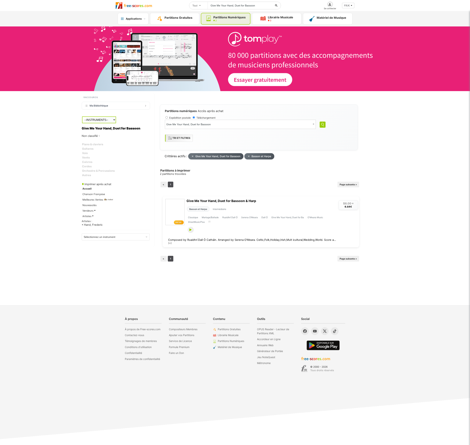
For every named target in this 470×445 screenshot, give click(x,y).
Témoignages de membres (141, 341)
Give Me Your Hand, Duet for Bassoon (217, 156)
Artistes (87, 216)
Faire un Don (176, 352)
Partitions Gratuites (229, 329)
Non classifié (91, 136)
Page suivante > (348, 184)
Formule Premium (179, 347)
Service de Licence (180, 341)
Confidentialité (133, 352)
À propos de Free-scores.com (142, 329)
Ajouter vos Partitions (181, 335)
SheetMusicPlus (196, 222)
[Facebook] (305, 331)
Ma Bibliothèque (99, 105)
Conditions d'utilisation (138, 347)
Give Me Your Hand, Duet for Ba (287, 217)
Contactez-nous (134, 335)
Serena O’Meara (249, 217)
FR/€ (347, 5)
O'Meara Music (315, 217)
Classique (193, 217)
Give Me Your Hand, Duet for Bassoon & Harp (221, 201)
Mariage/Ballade (210, 217)
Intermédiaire (219, 209)
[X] (325, 331)
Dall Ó (264, 217)
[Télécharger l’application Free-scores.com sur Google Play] (323, 345)
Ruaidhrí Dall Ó (230, 217)
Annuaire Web (265, 345)
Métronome (264, 363)
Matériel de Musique (230, 347)
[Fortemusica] (304, 368)
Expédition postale (180, 117)
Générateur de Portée (270, 351)
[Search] (323, 125)
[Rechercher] (276, 5)
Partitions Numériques (231, 341)
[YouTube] (315, 331)
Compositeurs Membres (183, 329)
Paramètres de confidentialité (142, 359)
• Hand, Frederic (92, 224)
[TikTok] (335, 331)
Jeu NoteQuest (266, 357)
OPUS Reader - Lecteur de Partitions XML (273, 331)
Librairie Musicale (228, 335)
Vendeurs (88, 210)
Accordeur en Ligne (269, 339)
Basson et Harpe (261, 156)
